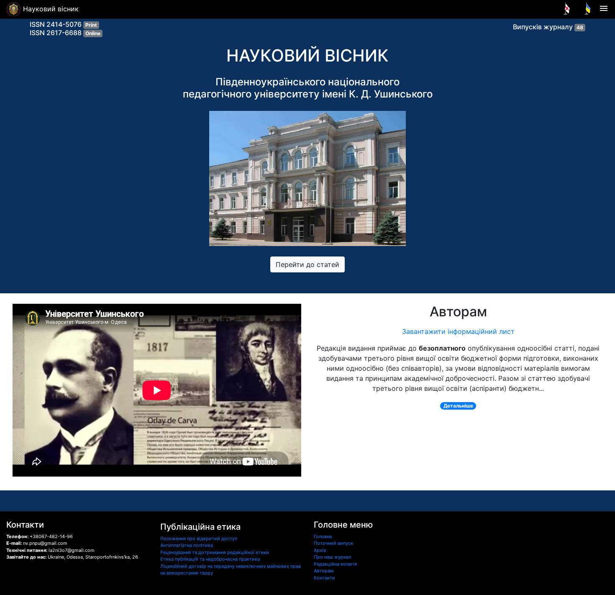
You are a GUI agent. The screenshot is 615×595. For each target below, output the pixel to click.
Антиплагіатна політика (186, 545)
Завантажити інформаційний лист (458, 331)
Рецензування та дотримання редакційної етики (214, 552)
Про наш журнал (332, 557)
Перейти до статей (307, 264)
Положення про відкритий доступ (198, 538)
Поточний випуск (333, 543)
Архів (320, 550)
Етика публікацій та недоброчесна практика (210, 559)
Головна (323, 536)
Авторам (323, 571)
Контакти (324, 578)
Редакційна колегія (335, 564)
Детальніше (458, 406)
